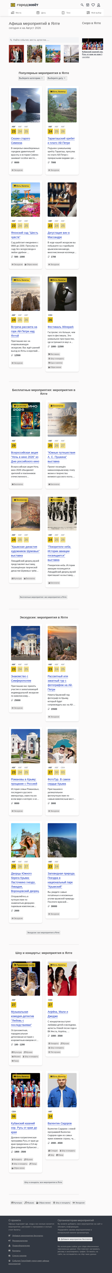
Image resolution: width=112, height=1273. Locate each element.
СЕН (63, 767)
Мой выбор (96, 13)
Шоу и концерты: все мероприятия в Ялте (43, 1182)
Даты (43, 13)
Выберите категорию (30, 78)
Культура (18, 578)
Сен (50, 315)
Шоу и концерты (57, 359)
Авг (14, 1000)
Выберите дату (56, 78)
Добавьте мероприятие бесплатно (76, 1239)
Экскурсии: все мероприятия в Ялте (43, 932)
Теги (68, 13)
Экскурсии (18, 170)
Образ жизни (32, 264)
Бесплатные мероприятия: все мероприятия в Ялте (43, 597)
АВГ (14, 127)
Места (18, 13)
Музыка (29, 1052)
